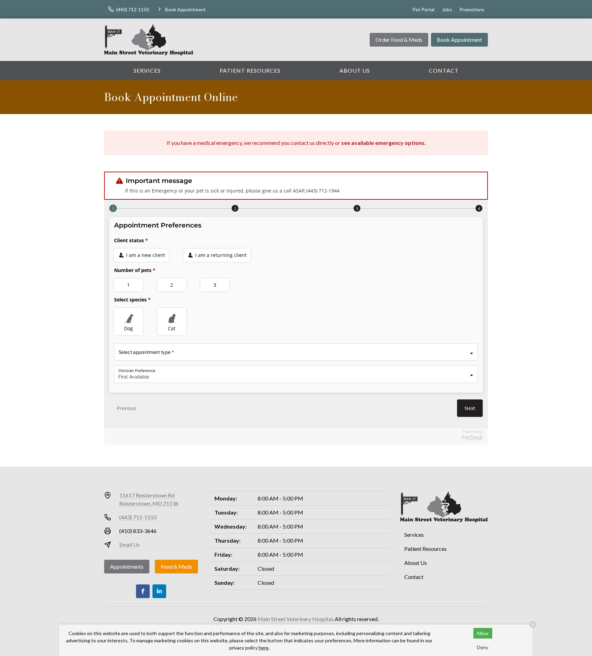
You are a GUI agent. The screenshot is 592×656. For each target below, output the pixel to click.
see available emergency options (382, 142)
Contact (444, 70)
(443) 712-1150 (138, 517)
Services (147, 70)
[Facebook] (143, 591)
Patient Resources (250, 70)
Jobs (447, 9)
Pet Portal (423, 9)
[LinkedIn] (159, 591)
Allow (483, 633)
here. (264, 648)
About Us (355, 70)
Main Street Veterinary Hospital (295, 619)
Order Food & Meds (398, 39)
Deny (482, 647)
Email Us (129, 544)
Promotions (471, 9)
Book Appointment (459, 39)
